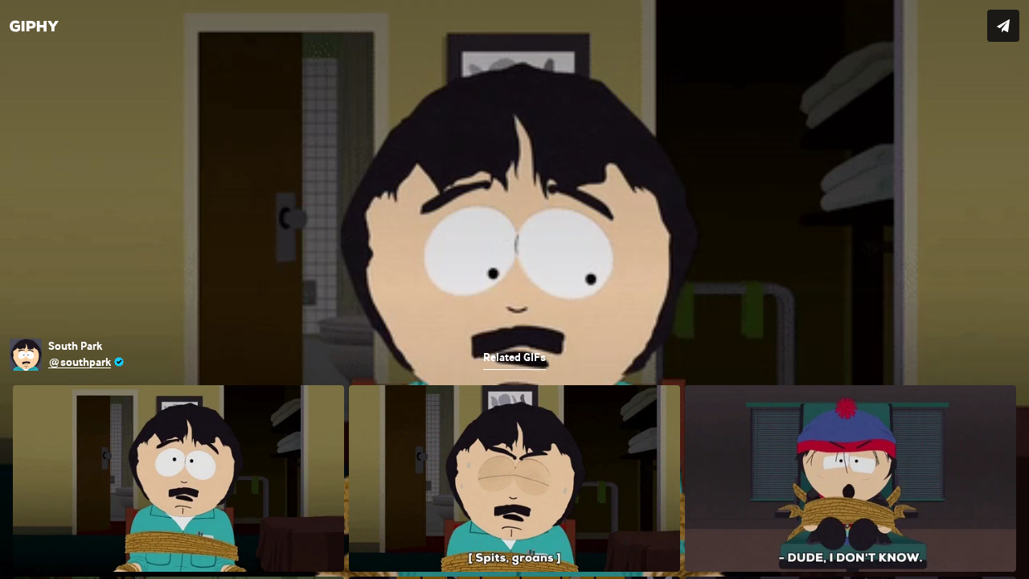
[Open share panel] (1003, 26)
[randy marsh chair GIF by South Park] (514, 289)
